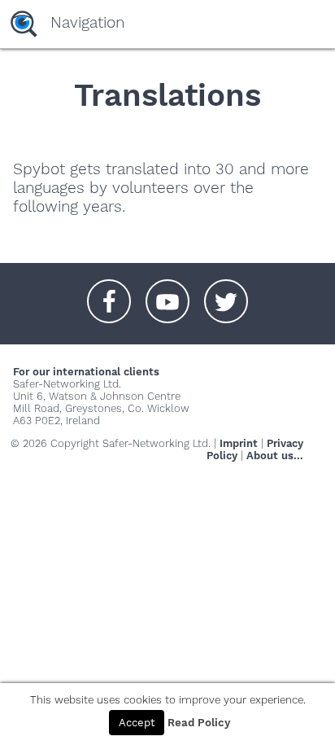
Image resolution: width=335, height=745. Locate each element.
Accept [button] (136, 723)
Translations (167, 95)
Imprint (239, 443)
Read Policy (199, 723)
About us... (274, 455)
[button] (109, 293)
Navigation (87, 22)
